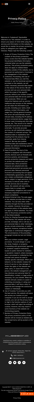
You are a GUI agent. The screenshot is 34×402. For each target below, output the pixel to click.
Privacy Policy (17, 398)
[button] (30, 393)
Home (12, 22)
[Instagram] (19, 362)
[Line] (24, 362)
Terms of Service (18, 392)
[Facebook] (10, 362)
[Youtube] (14, 362)
